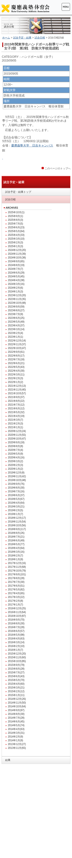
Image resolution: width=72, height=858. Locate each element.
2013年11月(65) (17, 747)
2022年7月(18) (16, 359)
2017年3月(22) (16, 597)
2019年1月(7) (15, 514)
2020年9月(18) (16, 442)
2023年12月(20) (17, 295)
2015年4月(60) (16, 683)
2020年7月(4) (15, 449)
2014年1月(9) (15, 740)
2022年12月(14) (17, 340)
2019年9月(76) (16, 483)
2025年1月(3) (15, 246)
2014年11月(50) (17, 702)
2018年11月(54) (17, 521)
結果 (7, 760)
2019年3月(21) (16, 506)
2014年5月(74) (16, 725)
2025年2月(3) (15, 242)
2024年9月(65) (16, 261)
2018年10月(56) (17, 525)
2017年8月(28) (16, 578)
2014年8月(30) (16, 713)
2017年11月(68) (17, 566)
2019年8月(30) (16, 487)
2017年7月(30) (16, 581)
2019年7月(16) (16, 491)
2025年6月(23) (16, 227)
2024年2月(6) (15, 287)
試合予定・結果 (22, 37)
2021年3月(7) (15, 419)
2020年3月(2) (15, 461)
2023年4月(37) (16, 325)
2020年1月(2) (15, 468)
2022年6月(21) (16, 363)
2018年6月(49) (16, 540)
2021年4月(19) (16, 416)
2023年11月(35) (17, 299)
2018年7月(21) (16, 536)
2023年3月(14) (16, 329)
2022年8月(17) (16, 355)
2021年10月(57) (17, 393)
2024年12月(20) (17, 250)
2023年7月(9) (15, 314)
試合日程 (40, 37)
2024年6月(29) (16, 272)
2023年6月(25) (16, 317)
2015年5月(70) (16, 680)
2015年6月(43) (16, 676)
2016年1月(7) (15, 649)
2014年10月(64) (17, 706)
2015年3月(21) (16, 687)
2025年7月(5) (15, 223)
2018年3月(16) (16, 551)
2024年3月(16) (16, 283)
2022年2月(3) (15, 378)
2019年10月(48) (17, 480)
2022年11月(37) (17, 344)
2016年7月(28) (16, 627)
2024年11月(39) (17, 253)
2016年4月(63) (16, 638)
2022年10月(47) (17, 348)
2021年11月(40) (17, 389)
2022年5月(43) (16, 366)
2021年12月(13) (17, 385)
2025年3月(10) (16, 238)
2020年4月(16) (16, 457)
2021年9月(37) (16, 397)
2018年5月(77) (16, 544)
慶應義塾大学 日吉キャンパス (32, 145)
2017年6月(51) (16, 585)
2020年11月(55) (17, 434)
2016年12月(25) (17, 608)
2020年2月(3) (15, 465)
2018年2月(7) (15, 555)
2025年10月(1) (16, 212)
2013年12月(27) (17, 744)
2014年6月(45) (16, 721)
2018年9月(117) (17, 529)
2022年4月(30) (16, 370)
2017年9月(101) (17, 574)
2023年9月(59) (16, 306)
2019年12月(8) (16, 472)
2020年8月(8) (15, 446)
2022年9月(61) (16, 351)
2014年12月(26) (17, 698)
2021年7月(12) (16, 404)
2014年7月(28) (16, 717)
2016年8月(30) (16, 623)
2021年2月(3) (15, 423)
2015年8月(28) (16, 668)
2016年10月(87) (17, 615)
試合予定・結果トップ (18, 191)
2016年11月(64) (17, 612)
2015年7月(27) (16, 672)
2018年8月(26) (16, 532)
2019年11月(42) (17, 476)
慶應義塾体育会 (25, 8)
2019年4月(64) (16, 502)
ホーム (6, 37)
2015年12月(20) (17, 653)
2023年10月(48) (17, 302)
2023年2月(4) (15, 333)
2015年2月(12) (16, 691)
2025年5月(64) (16, 231)
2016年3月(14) (16, 642)
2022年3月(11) (16, 374)
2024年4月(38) (16, 280)
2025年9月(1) (15, 216)
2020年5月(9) (15, 453)
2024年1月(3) (15, 291)
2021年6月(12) (16, 408)
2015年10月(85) (17, 661)
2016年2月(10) (16, 646)
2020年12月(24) (17, 431)
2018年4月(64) (16, 548)
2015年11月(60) (17, 657)
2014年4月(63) (16, 729)
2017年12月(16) (17, 563)
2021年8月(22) (16, 400)
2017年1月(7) (15, 604)
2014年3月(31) (16, 732)
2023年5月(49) (16, 321)
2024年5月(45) (16, 276)
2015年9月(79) (16, 664)
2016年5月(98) (16, 634)
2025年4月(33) (16, 234)
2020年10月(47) (17, 438)
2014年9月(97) (16, 710)
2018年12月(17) (17, 517)
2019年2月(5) (15, 510)
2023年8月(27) (16, 310)
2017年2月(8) (15, 600)
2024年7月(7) (15, 268)
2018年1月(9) (15, 559)
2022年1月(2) (15, 382)
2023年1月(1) (15, 336)
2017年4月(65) (16, 593)
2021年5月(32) (16, 412)
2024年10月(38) (17, 257)
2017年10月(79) (17, 570)
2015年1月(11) (16, 695)
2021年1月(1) (15, 427)
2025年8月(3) (15, 219)
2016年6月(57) (16, 631)
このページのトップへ (58, 168)
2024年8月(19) (16, 265)
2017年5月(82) (16, 589)
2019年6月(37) (16, 495)
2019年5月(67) (16, 498)
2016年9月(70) (16, 619)
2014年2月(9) (15, 736)
